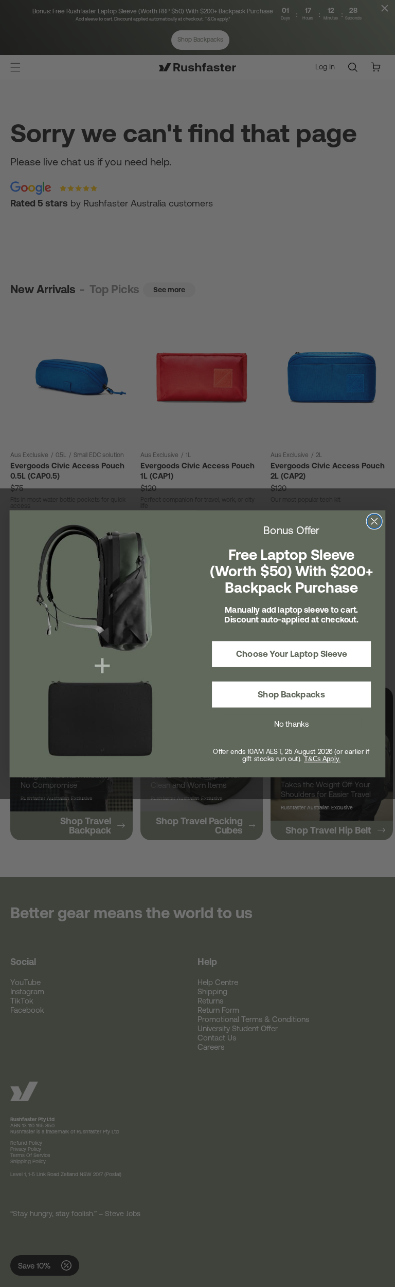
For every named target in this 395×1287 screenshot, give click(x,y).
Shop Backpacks (291, 694)
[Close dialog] (374, 521)
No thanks (291, 724)
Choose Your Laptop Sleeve (291, 654)
